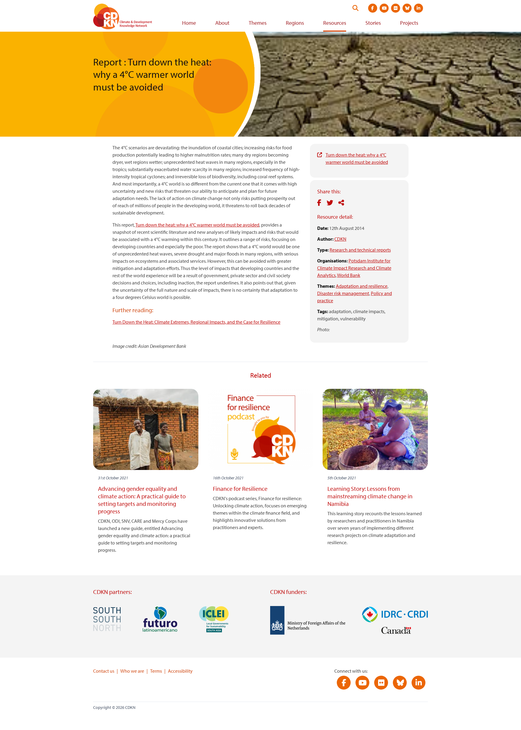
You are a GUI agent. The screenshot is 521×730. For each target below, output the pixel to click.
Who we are (132, 671)
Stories (373, 22)
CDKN (340, 239)
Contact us (103, 671)
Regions (295, 22)
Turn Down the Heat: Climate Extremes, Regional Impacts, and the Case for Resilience (196, 322)
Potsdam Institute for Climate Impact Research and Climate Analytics (354, 268)
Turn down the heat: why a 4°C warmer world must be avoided (197, 225)
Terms (156, 671)
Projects (409, 22)
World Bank (348, 275)
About (222, 22)
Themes (258, 22)
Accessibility (180, 671)
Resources (334, 22)
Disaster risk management (343, 293)
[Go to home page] (131, 18)
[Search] (355, 8)
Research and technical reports (360, 250)
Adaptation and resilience (361, 286)
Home (189, 22)
